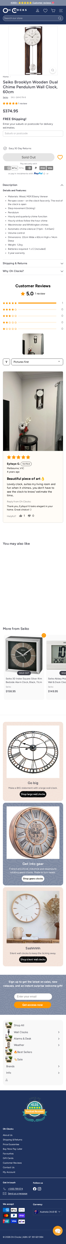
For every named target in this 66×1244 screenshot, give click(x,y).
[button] (10, 103)
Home (6, 77)
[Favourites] (45, 10)
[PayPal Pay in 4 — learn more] (39, 173)
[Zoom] (53, 70)
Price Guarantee (11, 1144)
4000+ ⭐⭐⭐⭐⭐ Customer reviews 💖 (32, 3)
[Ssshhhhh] (33, 917)
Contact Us (8, 1167)
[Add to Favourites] (60, 157)
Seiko (24, 629)
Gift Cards (8, 1158)
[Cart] (53, 10)
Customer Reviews (12, 1163)
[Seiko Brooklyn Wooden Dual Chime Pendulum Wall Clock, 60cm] (24, 584)
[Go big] (33, 752)
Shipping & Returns (12, 1139)
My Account (9, 1172)
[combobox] (33, 18)
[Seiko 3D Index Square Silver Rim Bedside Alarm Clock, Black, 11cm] (24, 665)
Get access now (32, 1005)
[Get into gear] (33, 832)
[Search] (59, 18)
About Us (8, 1135)
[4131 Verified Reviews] (35, 1122)
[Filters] (6, 362)
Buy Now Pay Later (12, 1149)
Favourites (8, 1153)
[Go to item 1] (33, 344)
